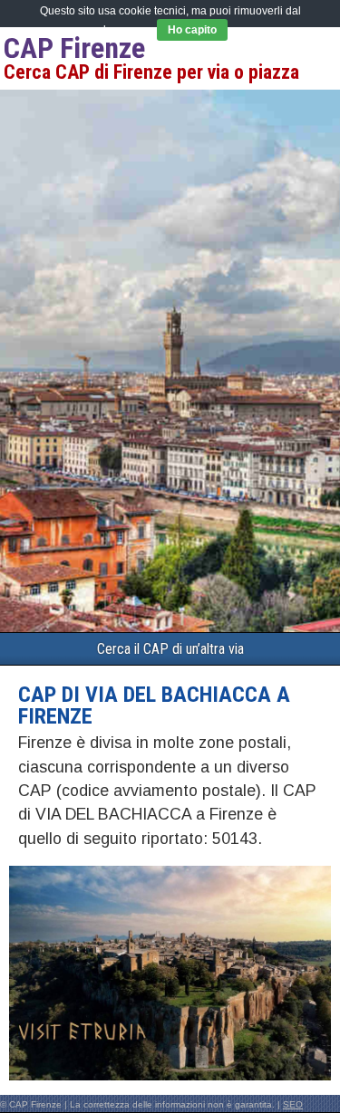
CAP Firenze (74, 48)
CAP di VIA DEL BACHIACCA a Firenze (154, 705)
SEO (293, 1104)
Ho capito (192, 30)
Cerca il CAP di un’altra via (170, 648)
